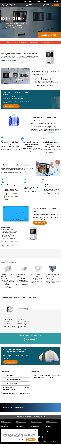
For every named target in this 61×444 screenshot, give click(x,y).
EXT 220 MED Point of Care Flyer (10, 383)
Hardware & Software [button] (29, 5)
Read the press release (11, 106)
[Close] (35, 430)
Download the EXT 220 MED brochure (9, 60)
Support (31, 1)
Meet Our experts (4, 426)
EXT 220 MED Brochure (8, 375)
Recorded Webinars (35, 426)
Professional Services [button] (46, 5)
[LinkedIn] (39, 437)
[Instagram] (43, 437)
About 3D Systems (4, 424)
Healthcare (48, 428)
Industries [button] (20, 5)
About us (38, 1)
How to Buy (45, 1)
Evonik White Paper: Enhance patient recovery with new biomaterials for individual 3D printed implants (46, 376)
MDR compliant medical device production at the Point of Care (16, 394)
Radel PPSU (13, 56)
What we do (3, 421)
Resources (33, 421)
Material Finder (30, 339)
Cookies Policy (20, 436)
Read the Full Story (10, 362)
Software (48, 426)
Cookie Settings (21, 439)
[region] (19, 435)
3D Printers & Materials (51, 424)
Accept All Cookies (31, 439)
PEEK (2, 56)
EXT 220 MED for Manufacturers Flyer (12, 379)
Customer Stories (34, 424)
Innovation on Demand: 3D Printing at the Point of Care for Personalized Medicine (16, 388)
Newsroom (18, 421)
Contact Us (56, 5)
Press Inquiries (19, 426)
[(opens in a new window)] (52, 1)
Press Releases (19, 424)
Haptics (47, 431)
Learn (25, 1)
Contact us (20, 417)
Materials (37, 5)
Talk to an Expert (40, 222)
